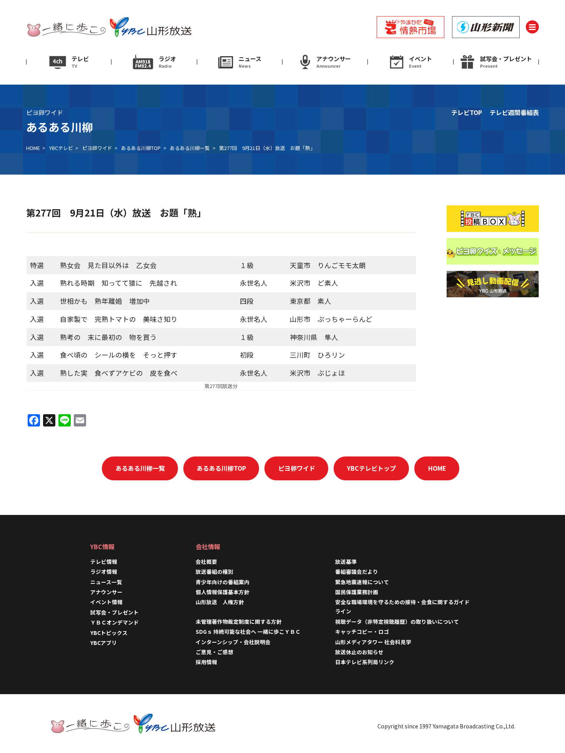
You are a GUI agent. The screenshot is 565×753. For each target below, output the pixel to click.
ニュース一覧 (106, 582)
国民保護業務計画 (356, 592)
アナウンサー (106, 592)
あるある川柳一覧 (190, 148)
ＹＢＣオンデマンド (114, 622)
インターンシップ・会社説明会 (233, 642)
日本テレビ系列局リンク (364, 662)
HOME (33, 148)
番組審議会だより (356, 571)
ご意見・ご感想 (214, 652)
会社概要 (206, 561)
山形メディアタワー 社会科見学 (373, 642)
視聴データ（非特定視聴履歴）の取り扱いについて (397, 621)
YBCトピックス (109, 632)
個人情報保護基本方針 (222, 592)
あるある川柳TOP (141, 148)
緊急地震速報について (362, 582)
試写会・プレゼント (114, 612)
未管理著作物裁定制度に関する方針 (239, 621)
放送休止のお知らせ (359, 652)
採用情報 (209, 662)
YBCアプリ (103, 642)
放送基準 (346, 561)
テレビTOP (466, 112)
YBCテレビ (61, 148)
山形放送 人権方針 (220, 602)
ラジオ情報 (103, 571)
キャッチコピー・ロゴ (362, 631)
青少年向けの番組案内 (222, 582)
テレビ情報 (103, 561)
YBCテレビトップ (371, 468)
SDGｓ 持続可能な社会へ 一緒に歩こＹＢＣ (248, 631)
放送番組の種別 (214, 571)
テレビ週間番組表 (514, 112)
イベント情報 (106, 602)
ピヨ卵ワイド (97, 148)
